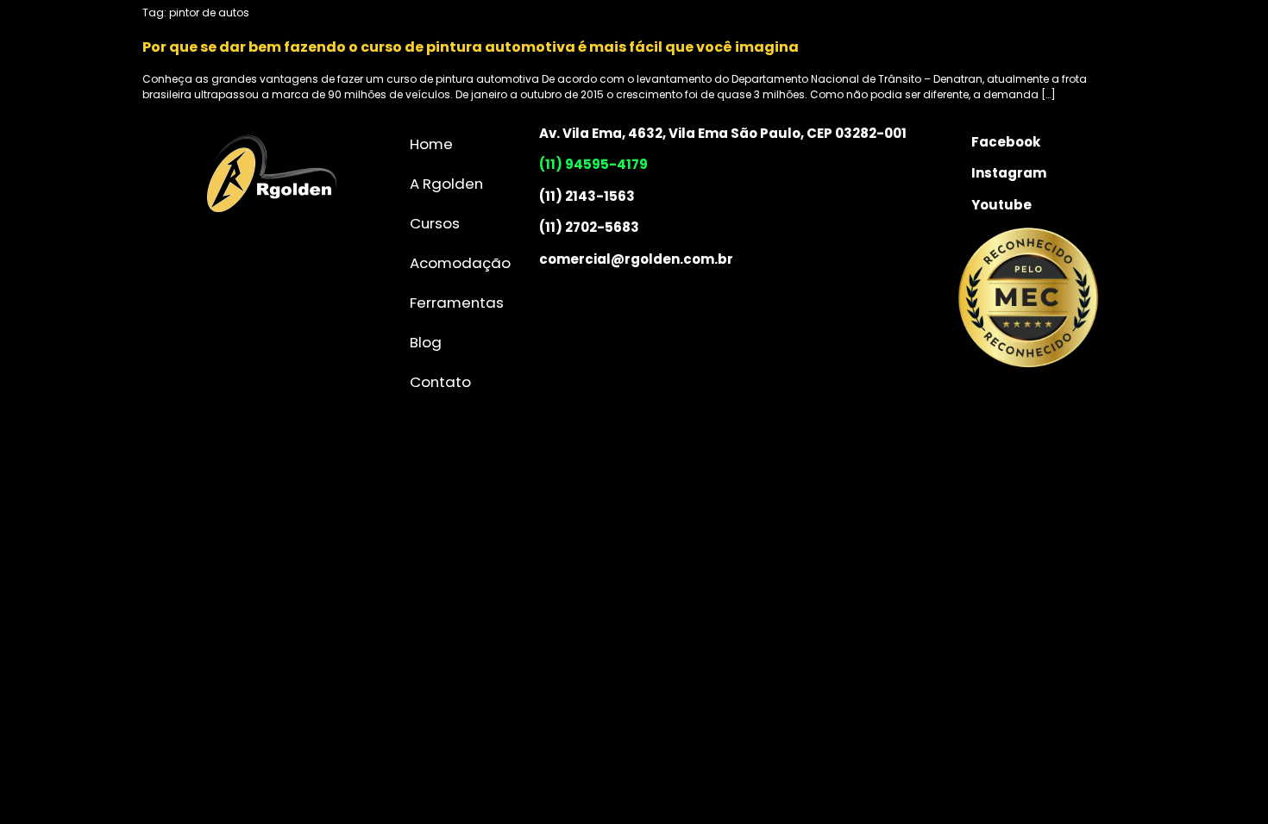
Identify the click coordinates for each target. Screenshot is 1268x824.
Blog (426, 342)
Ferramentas (457, 302)
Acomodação (460, 263)
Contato (440, 381)
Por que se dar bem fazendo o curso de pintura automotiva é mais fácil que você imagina (470, 47)
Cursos (435, 223)
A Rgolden (446, 183)
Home (431, 144)
